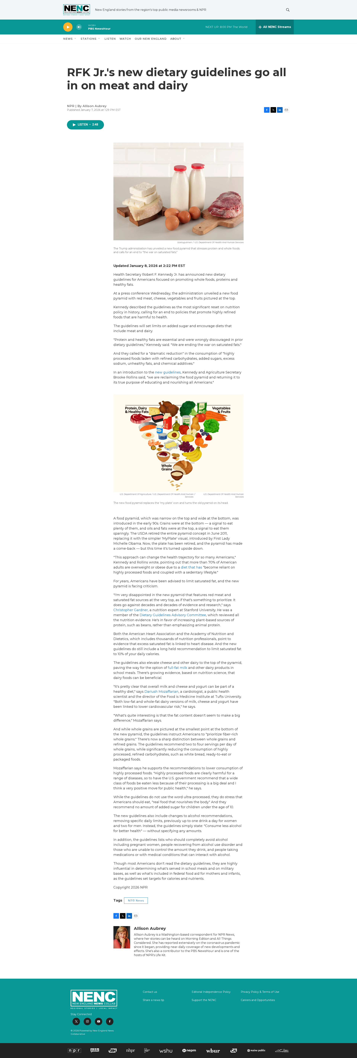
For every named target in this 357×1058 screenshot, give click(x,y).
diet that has (191, 567)
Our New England (151, 38)
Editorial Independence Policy (211, 992)
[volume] (79, 27)
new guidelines (168, 372)
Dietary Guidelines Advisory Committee (173, 615)
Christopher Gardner (130, 610)
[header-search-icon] (287, 10)
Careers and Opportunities (258, 1000)
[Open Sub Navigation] (75, 38)
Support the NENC (204, 1000)
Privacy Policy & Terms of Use (260, 992)
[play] (68, 27)
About (175, 38)
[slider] (85, 27)
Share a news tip (153, 1000)
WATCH (125, 38)
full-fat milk (177, 668)
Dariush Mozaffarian (161, 692)
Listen (110, 38)
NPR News (136, 900)
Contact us (150, 992)
